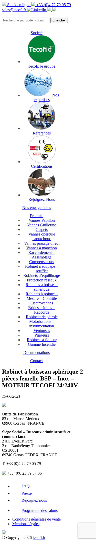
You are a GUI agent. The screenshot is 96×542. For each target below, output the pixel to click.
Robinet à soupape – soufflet (41, 268)
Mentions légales (25, 524)
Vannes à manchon (41, 248)
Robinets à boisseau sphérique (42, 286)
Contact (36, 361)
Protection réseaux (42, 280)
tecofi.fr (39, 537)
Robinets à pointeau (42, 294)
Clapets (42, 229)
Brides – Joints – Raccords (41, 309)
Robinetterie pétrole (42, 317)
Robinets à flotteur (42, 340)
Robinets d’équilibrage (41, 275)
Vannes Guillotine (41, 225)
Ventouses (42, 330)
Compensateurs (41, 262)
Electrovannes (41, 303)
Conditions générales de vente (36, 519)
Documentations (36, 352)
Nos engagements (36, 207)
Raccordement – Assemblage (41, 254)
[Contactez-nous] (54, 10)
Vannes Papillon (42, 220)
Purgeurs (42, 335)
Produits (36, 216)
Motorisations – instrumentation (41, 323)
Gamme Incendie (42, 344)
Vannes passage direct (41, 243)
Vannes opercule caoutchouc (41, 236)
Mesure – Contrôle (42, 298)
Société (36, 33)
